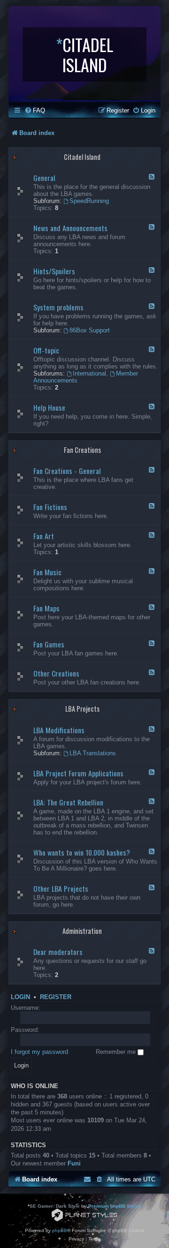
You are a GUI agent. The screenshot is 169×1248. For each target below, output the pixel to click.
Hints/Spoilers (54, 271)
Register (55, 997)
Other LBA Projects (60, 888)
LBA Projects (82, 709)
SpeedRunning (89, 200)
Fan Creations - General (67, 470)
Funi (74, 1163)
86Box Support (89, 330)
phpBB (59, 1230)
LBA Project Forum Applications (78, 773)
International (89, 373)
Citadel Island (82, 157)
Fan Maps (46, 608)
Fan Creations (82, 450)
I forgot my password (39, 1051)
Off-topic (46, 350)
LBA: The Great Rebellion (68, 802)
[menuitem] (34, 110)
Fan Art (43, 535)
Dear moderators (58, 951)
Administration (82, 931)
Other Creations (56, 673)
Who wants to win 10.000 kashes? (81, 852)
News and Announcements (70, 227)
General (44, 177)
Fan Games (48, 644)
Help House (49, 407)
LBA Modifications (58, 730)
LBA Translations (92, 753)
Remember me (117, 1051)
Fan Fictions (50, 506)
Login (20, 997)
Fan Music (47, 572)
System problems (58, 307)
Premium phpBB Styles (114, 1206)
